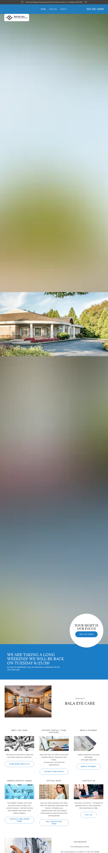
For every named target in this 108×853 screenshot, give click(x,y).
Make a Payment (88, 766)
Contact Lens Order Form (19, 820)
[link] (16, 8)
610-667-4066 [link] (95, 9)
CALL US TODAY (87, 634)
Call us (88, 815)
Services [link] (53, 9)
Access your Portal (54, 771)
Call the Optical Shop (54, 822)
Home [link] (43, 9)
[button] (63, 9)
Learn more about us (19, 764)
